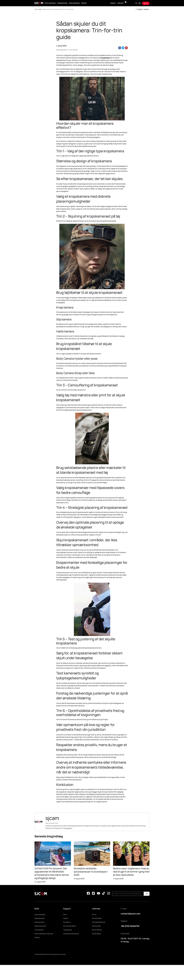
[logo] (38, 3)
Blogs (40, 9)
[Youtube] (98, 894)
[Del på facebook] (119, 47)
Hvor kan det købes (69, 926)
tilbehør (84, 3)
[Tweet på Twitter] (123, 47)
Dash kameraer (39, 922)
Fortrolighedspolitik (98, 922)
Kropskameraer (62, 3)
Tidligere (140, 9)
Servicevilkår (96, 926)
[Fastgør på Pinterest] (126, 47)
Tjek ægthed (67, 930)
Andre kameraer (74, 3)
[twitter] (93, 894)
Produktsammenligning (71, 934)
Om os (94, 914)
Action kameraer (50, 3)
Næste (146, 9)
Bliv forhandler (97, 918)
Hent (65, 914)
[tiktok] (103, 894)
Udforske (120, 3)
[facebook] (88, 894)
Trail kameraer (39, 930)
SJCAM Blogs (96, 934)
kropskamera (105, 58)
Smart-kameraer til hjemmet (43, 934)
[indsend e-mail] (147, 894)
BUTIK (145, 3)
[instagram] (108, 894)
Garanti (65, 918)
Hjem (36, 9)
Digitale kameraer (40, 926)
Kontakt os (66, 922)
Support (113, 3)
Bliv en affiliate (97, 930)
